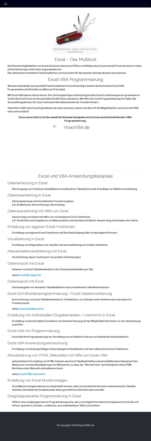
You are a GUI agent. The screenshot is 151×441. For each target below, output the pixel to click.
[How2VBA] (5, 3)
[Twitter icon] (69, 430)
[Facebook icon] (65, 430)
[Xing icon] (81, 430)
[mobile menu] (135, 3)
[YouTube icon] (73, 430)
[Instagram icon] (77, 430)
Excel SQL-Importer (30, 275)
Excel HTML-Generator (32, 374)
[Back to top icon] (75, 418)
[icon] (85, 430)
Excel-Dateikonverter (31, 308)
